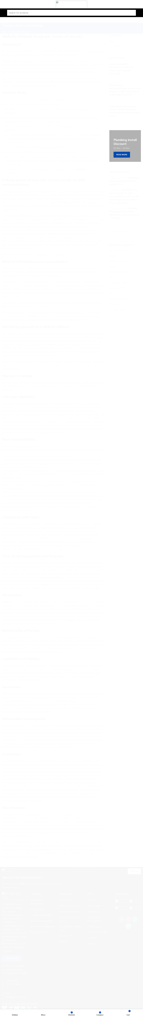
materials (9, 549)
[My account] (139, 13)
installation (10, 544)
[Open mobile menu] (3, 13)
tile (6, 530)
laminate (9, 540)
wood (7, 535)
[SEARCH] (137, 517)
